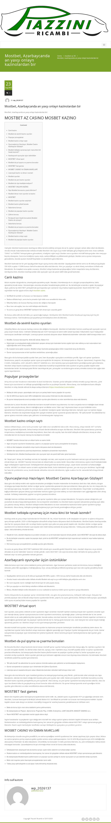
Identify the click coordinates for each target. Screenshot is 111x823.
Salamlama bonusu (15, 207)
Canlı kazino (12, 130)
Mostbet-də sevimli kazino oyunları (20, 134)
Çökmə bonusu (13, 214)
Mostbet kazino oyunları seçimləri (19, 200)
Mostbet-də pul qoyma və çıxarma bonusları (23, 162)
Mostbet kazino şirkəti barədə (18, 204)
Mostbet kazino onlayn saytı (17, 141)
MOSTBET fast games (16, 166)
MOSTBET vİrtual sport (16, 159)
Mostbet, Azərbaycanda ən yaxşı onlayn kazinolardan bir (43, 106)
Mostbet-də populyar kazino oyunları (20, 211)
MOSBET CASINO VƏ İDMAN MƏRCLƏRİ (23, 169)
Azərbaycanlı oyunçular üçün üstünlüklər (22, 155)
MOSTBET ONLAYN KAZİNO (18, 187)
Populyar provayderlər (16, 137)
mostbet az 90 (70, 56)
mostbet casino (39, 290)
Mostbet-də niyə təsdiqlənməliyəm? (20, 183)
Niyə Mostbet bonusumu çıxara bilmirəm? (22, 190)
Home (59, 56)
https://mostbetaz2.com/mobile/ (62, 387)
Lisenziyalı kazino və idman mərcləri (20, 173)
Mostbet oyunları (14, 176)
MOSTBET (12, 197)
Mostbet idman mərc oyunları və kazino (21, 194)
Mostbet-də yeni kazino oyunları (19, 180)
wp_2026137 (18, 100)
